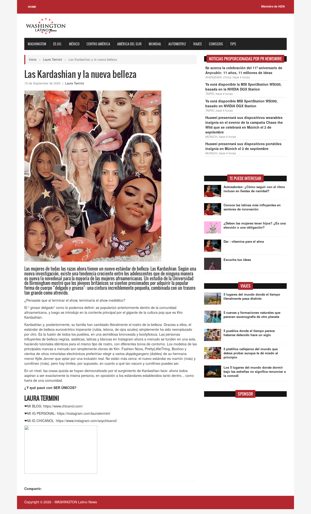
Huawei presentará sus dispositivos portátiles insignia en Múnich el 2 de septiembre (243, 146)
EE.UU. (57, 43)
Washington (37, 43)
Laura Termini (52, 59)
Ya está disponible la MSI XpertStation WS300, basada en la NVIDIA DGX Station (243, 86)
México (74, 43)
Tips (233, 43)
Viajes (197, 43)
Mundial (155, 43)
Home (32, 6)
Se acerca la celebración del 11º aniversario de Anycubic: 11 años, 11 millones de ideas (243, 70)
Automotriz (177, 43)
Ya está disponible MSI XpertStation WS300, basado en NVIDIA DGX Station (241, 103)
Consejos (216, 43)
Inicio (32, 59)
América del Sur (129, 43)
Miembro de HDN (273, 6)
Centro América (98, 43)
